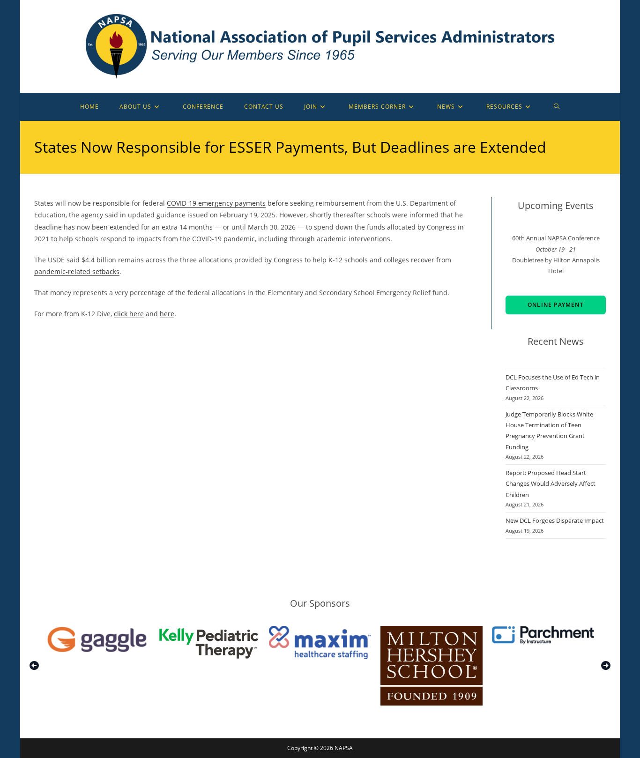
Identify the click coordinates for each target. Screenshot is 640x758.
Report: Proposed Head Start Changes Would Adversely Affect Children (550, 483)
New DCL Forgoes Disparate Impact (555, 520)
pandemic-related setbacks (76, 271)
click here (129, 313)
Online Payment (556, 305)
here (167, 313)
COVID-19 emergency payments (216, 203)
